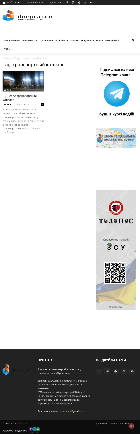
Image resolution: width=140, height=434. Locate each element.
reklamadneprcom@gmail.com (54, 373)
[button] (133, 40)
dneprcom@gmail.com (72, 411)
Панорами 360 (30, 40)
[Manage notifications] (131, 426)
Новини (47, 40)
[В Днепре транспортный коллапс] (23, 81)
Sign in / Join (55, 2)
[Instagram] (73, 2)
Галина (7, 104)
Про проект (112, 40)
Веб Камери (11, 40)
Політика (61, 40)
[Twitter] (85, 2)
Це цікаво (87, 40)
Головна (7, 58)
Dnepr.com (22, 423)
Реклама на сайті (119, 423)
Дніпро (7, 90)
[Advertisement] (45, 30)
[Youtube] (91, 2)
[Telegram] (79, 2)
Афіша (73, 40)
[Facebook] (67, 2)
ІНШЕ (99, 40)
